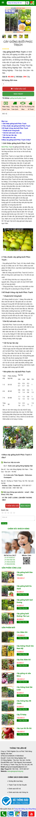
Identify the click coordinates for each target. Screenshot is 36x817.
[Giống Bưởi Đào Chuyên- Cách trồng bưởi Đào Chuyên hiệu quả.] (8, 577)
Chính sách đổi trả (15, 789)
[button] (32, 20)
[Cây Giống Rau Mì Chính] (8, 706)
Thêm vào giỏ (22, 594)
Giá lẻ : (5, 77)
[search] (27, 3)
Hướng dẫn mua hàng (16, 781)
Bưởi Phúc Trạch (7, 147)
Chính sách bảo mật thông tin (18, 792)
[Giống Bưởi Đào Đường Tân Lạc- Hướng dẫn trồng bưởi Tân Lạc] (8, 618)
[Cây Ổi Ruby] (8, 719)
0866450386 (10, 564)
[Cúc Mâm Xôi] (8, 637)
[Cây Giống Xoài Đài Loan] (8, 692)
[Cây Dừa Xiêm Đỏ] (8, 664)
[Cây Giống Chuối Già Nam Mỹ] (8, 651)
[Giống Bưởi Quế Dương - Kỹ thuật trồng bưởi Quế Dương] (8, 605)
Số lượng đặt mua (9, 80)
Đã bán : (19, 77)
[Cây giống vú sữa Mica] (8, 678)
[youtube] (31, 814)
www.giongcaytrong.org (15, 771)
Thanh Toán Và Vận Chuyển (18, 785)
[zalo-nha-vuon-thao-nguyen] (27, 561)
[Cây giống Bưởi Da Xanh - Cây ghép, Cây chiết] (8, 591)
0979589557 (10, 558)
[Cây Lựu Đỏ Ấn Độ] (8, 733)
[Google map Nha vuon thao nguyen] (17, 814)
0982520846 (10, 562)
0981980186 (10, 560)
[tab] (4, 113)
